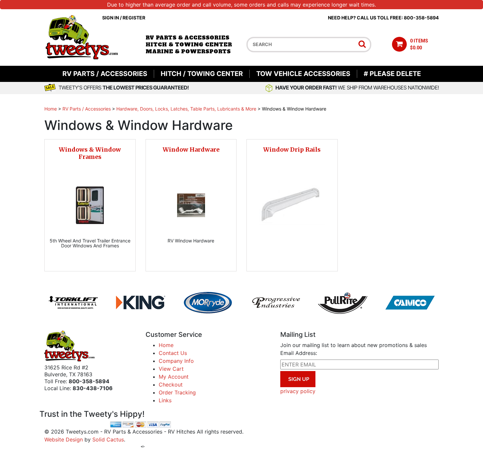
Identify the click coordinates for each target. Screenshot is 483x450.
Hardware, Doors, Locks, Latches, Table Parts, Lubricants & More (186, 109)
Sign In (110, 17)
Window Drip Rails (292, 149)
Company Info (176, 361)
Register (134, 17)
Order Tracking (177, 392)
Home (50, 109)
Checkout (171, 384)
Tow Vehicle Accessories (303, 74)
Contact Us (173, 353)
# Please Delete (392, 74)
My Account (174, 376)
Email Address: (298, 353)
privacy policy (297, 391)
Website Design (63, 439)
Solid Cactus (108, 439)
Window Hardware (191, 149)
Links (165, 400)
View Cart (171, 368)
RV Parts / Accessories (104, 74)
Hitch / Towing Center (202, 74)
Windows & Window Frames (90, 153)
